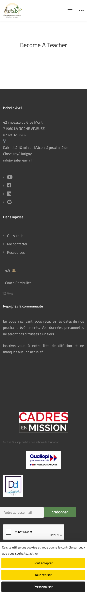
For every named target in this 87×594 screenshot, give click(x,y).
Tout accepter (43, 563)
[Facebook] (9, 185)
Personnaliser (43, 587)
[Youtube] (10, 177)
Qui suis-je (15, 235)
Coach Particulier (18, 282)
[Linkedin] (9, 194)
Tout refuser (43, 575)
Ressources (16, 252)
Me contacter (17, 244)
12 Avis (7, 293)
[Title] (9, 202)
